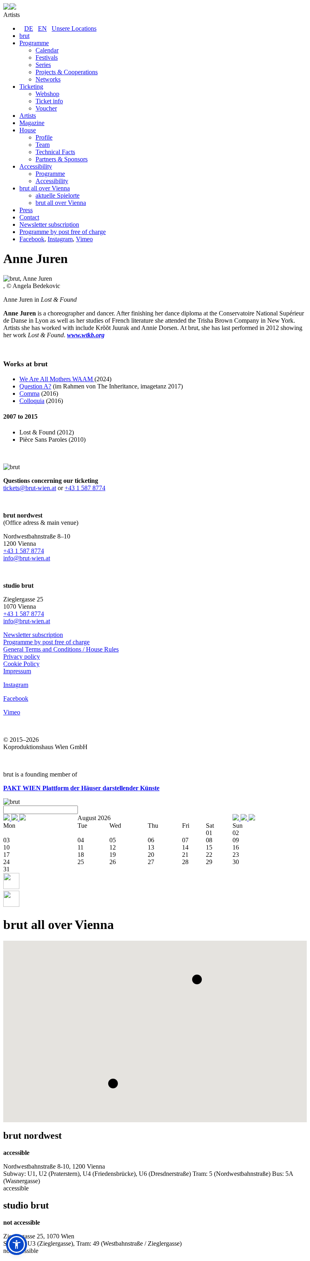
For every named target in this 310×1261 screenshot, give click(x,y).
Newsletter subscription (33, 634)
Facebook (31, 239)
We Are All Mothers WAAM (56, 379)
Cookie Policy (21, 663)
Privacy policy (21, 656)
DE (28, 28)
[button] (197, 979)
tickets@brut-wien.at (29, 487)
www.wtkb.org (86, 335)
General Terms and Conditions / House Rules (61, 649)
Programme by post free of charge (46, 642)
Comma (29, 393)
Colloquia (31, 400)
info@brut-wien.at (26, 558)
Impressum (17, 671)
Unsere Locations (74, 28)
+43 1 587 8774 (85, 487)
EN (42, 28)
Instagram (60, 239)
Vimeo (84, 239)
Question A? (35, 386)
